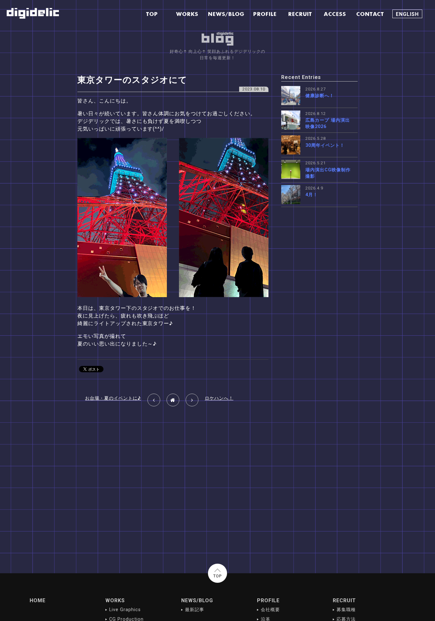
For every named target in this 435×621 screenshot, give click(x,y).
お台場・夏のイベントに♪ (113, 398)
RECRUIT (344, 600)
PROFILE (268, 600)
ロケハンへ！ (219, 398)
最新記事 (194, 609)
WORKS (115, 600)
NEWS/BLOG (197, 600)
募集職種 (346, 609)
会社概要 (270, 609)
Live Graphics (124, 609)
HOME (38, 600)
